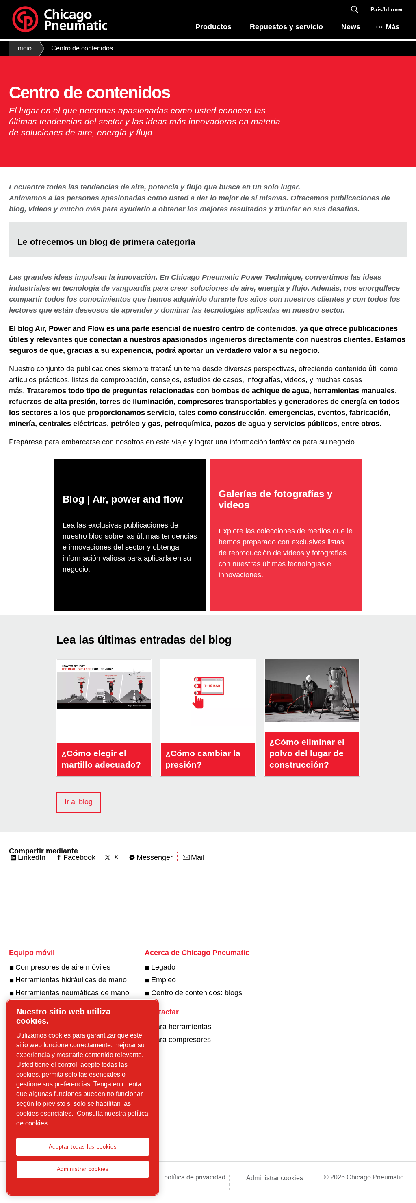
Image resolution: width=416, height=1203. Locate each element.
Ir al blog (79, 802)
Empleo (163, 980)
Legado (163, 967)
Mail (197, 857)
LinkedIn (32, 857)
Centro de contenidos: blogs (196, 993)
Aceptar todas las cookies (83, 1147)
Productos (213, 27)
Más (393, 27)
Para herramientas (181, 1026)
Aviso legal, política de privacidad (177, 1177)
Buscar (355, 9)
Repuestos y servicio (286, 27)
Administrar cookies (274, 1178)
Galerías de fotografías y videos (275, 499)
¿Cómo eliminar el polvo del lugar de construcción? (306, 753)
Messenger (154, 857)
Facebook (79, 857)
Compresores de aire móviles (62, 967)
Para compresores (181, 1039)
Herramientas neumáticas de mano (72, 993)
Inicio (24, 48)
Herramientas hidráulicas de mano (71, 980)
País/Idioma (386, 9)
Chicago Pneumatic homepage (59, 19)
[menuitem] (213, 29)
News (350, 27)
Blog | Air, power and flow (123, 499)
